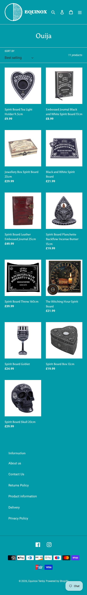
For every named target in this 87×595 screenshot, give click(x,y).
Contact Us (16, 474)
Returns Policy (18, 485)
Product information (22, 496)
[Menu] (79, 12)
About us (14, 463)
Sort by (9, 51)
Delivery (14, 507)
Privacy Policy (18, 518)
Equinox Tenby (36, 581)
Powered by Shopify (57, 581)
